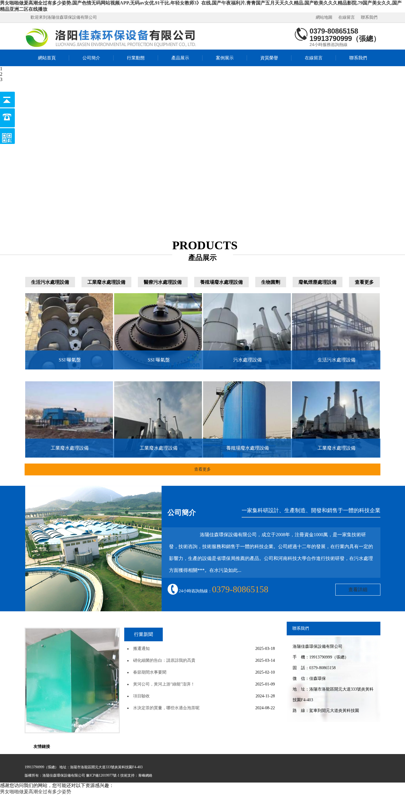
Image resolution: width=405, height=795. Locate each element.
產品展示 (180, 57)
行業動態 (136, 57)
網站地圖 (324, 17)
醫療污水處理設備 (163, 282)
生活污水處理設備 (50, 282)
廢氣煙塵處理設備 (318, 282)
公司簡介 (91, 57)
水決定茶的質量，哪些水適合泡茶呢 (166, 708)
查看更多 (364, 282)
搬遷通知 (141, 648)
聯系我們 (369, 17)
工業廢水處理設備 (106, 282)
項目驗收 (141, 696)
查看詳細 (357, 589)
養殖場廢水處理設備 (221, 282)
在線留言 (346, 17)
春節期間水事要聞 (149, 672)
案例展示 (225, 57)
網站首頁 (47, 57)
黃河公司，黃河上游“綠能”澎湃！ (164, 684)
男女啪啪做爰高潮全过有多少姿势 (35, 791)
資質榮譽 (269, 57)
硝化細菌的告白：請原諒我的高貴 (164, 660)
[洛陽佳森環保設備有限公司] (112, 37)
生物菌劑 (270, 282)
